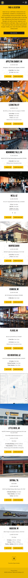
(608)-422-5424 (14, 534)
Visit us (7, 77)
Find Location (13, 32)
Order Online (17, 77)
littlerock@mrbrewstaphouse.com (15, 435)
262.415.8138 (14, 155)
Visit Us (7, 452)
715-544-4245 (14, 333)
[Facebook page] (23, 2)
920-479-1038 (14, 292)
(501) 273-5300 (14, 438)
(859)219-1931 (14, 108)
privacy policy (14, 570)
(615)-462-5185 (14, 486)
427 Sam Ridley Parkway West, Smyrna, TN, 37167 (14, 489)
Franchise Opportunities (14, 563)
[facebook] (12, 212)
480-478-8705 (14, 199)
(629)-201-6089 (14, 249)
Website (7, 167)
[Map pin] (14, 558)
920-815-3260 (14, 64)
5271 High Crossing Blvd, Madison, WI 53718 (14, 531)
